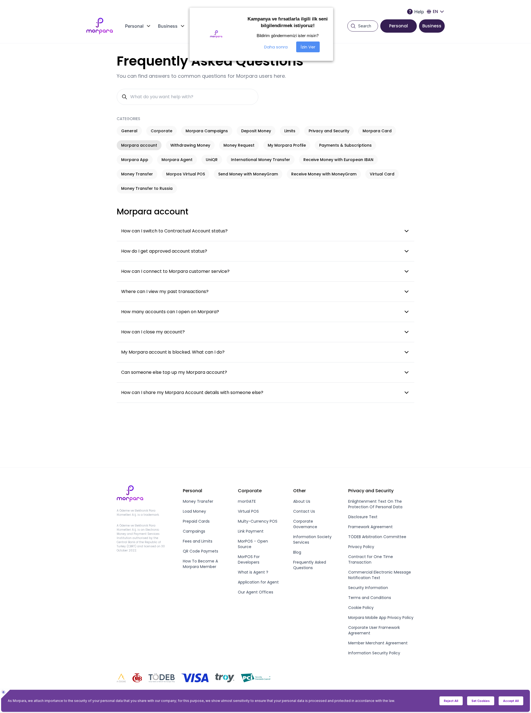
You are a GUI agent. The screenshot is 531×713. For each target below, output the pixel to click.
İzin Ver (308, 47)
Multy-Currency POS (257, 521)
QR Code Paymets (200, 551)
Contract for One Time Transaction (370, 559)
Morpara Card (377, 131)
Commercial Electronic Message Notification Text (379, 574)
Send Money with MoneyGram (248, 174)
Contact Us (304, 511)
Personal (398, 26)
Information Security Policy (374, 653)
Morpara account (139, 145)
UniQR (212, 159)
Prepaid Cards (196, 521)
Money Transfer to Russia (147, 188)
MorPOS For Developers (249, 559)
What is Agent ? (253, 572)
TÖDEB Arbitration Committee (377, 537)
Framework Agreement (370, 527)
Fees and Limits (197, 541)
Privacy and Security (329, 131)
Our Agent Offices (255, 592)
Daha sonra (276, 47)
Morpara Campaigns (207, 131)
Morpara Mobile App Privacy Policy (380, 617)
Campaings (194, 531)
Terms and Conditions (369, 597)
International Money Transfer (260, 159)
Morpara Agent (177, 159)
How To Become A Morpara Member (200, 563)
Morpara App (134, 159)
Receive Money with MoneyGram (323, 174)
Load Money (194, 511)
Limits (289, 131)
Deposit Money (256, 131)
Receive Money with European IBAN (338, 159)
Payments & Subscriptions (345, 145)
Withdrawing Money (190, 145)
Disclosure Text (363, 517)
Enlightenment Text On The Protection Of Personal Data (375, 504)
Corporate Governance (305, 524)
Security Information (368, 587)
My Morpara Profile (287, 145)
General (129, 131)
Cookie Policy (361, 607)
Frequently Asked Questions (309, 565)
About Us (301, 501)
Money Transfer (137, 174)
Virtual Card (382, 174)
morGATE (247, 501)
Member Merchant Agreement (378, 643)
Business (431, 26)
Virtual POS (248, 511)
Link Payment (251, 531)
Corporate (161, 131)
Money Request (238, 145)
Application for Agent (258, 582)
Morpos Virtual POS (185, 174)
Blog (297, 552)
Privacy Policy (361, 546)
